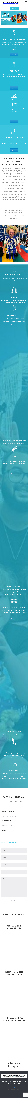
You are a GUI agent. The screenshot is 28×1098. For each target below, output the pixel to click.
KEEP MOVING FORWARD (14, 1090)
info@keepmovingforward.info (9, 842)
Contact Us (14, 8)
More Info (14, 54)
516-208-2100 (5, 834)
